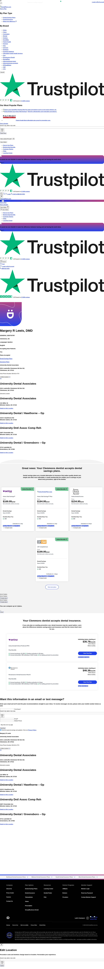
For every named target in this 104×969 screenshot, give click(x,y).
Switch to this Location (6, 408)
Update (2, 965)
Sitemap (8, 925)
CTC (4, 69)
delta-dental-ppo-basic (9, 61)
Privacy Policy (32, 730)
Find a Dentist (4, 123)
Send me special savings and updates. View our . (19, 730)
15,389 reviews (25, 101)
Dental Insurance (8, 19)
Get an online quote (83, 657)
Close (2, 612)
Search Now (3, 133)
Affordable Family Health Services (13, 53)
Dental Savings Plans (9, 17)
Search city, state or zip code (7, 125)
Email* (16, 719)
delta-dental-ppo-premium (10, 63)
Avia (4, 45)
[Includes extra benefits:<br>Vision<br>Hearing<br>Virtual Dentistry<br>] (27, 489)
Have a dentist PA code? (6, 138)
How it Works (3, 142)
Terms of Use (15, 925)
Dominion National (8, 51)
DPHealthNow (7, 65)
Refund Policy (42, 925)
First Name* (17, 709)
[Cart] (4, 194)
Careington (6, 34)
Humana (5, 43)
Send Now (3, 728)
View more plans (52, 587)
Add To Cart (16, 526)
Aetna (4, 30)
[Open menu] (0, 5)
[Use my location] (2, 130)
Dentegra (5, 49)
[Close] (0, 610)
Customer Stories (8, 149)
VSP (4, 67)
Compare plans (4, 598)
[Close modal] (1, 945)
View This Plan (87, 653)
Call (83, 686)
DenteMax (6, 40)
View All (2, 72)
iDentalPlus (6, 59)
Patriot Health (7, 42)
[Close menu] (1, 196)
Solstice (5, 38)
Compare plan (8, 527)
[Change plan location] (1, 3)
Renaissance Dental (9, 57)
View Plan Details (8, 526)
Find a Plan (3, 9)
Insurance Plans (4, 361)
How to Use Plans (8, 145)
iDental (5, 36)
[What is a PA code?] (13, 139)
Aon (4, 55)
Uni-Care (5, 47)
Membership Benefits (9, 147)
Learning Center (7, 153)
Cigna (4, 32)
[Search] (1, 194)
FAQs (4, 151)
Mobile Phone (18, 720)
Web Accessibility (24, 925)
